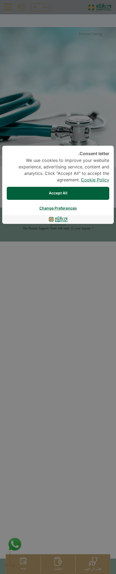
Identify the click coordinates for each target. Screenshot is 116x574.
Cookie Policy (95, 180)
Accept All (58, 193)
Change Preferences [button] (58, 208)
